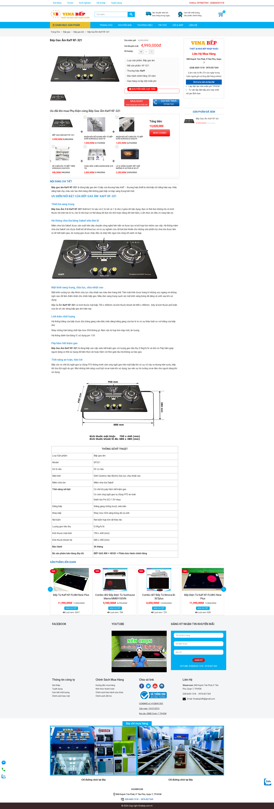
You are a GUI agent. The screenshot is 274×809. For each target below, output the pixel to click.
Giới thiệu (57, 3)
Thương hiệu (145, 24)
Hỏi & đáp (101, 3)
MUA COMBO (159, 132)
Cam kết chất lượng (60, 692)
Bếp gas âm (79, 32)
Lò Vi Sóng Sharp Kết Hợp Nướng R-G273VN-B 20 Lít (128, 167)
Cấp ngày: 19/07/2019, (149, 708)
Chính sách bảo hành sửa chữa (109, 692)
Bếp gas (66, 32)
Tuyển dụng (116, 3)
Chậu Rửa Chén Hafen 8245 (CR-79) (99, 167)
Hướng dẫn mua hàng (105, 685)
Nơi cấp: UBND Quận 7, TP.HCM (152, 713)
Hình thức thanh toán (105, 689)
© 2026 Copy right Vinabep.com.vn (137, 806)
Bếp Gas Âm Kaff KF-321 (63, 135)
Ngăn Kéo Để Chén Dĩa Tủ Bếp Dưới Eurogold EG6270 (129, 138)
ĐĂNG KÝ (199, 660)
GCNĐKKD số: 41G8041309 (151, 703)
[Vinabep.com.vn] (70, 14)
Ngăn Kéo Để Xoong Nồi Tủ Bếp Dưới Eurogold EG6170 (98, 138)
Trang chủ (106, 24)
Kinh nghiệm (85, 3)
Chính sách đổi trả (104, 696)
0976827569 (169, 104)
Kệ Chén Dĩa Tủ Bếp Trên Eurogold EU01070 (63, 167)
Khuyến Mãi (125, 24)
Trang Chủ (55, 32)
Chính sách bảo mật (61, 696)
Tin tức (70, 3)
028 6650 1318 (189, 694)
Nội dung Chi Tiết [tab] (61, 181)
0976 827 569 (205, 694)
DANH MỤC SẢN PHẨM (67, 25)
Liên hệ (193, 24)
